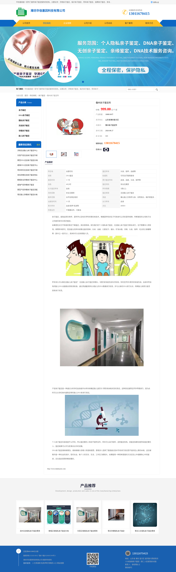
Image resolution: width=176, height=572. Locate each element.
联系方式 (149, 23)
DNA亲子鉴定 (24, 115)
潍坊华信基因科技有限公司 (32, 560)
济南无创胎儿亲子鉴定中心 (27, 150)
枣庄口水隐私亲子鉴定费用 (116, 531)
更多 (38, 145)
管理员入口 (52, 563)
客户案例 (129, 23)
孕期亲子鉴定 (24, 131)
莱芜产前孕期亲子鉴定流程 (27, 190)
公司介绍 (88, 23)
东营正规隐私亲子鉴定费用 (59, 531)
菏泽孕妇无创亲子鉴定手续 (27, 170)
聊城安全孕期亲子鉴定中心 (27, 180)
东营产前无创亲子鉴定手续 (27, 155)
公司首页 (26, 23)
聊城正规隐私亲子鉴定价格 (30, 531)
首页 (26, 95)
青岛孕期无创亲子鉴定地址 (27, 175)
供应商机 (47, 23)
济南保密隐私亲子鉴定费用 (145, 531)
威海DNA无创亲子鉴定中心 (27, 165)
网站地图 (60, 563)
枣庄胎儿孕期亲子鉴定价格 (27, 194)
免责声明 (44, 563)
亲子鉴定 (41, 95)
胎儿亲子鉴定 (24, 136)
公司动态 (108, 23)
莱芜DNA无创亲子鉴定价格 (27, 160)
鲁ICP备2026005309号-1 (47, 555)
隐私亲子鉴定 (24, 120)
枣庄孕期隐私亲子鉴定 (87, 531)
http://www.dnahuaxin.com (56, 469)
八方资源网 (36, 563)
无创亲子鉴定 (24, 126)
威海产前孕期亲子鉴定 (25, 185)
